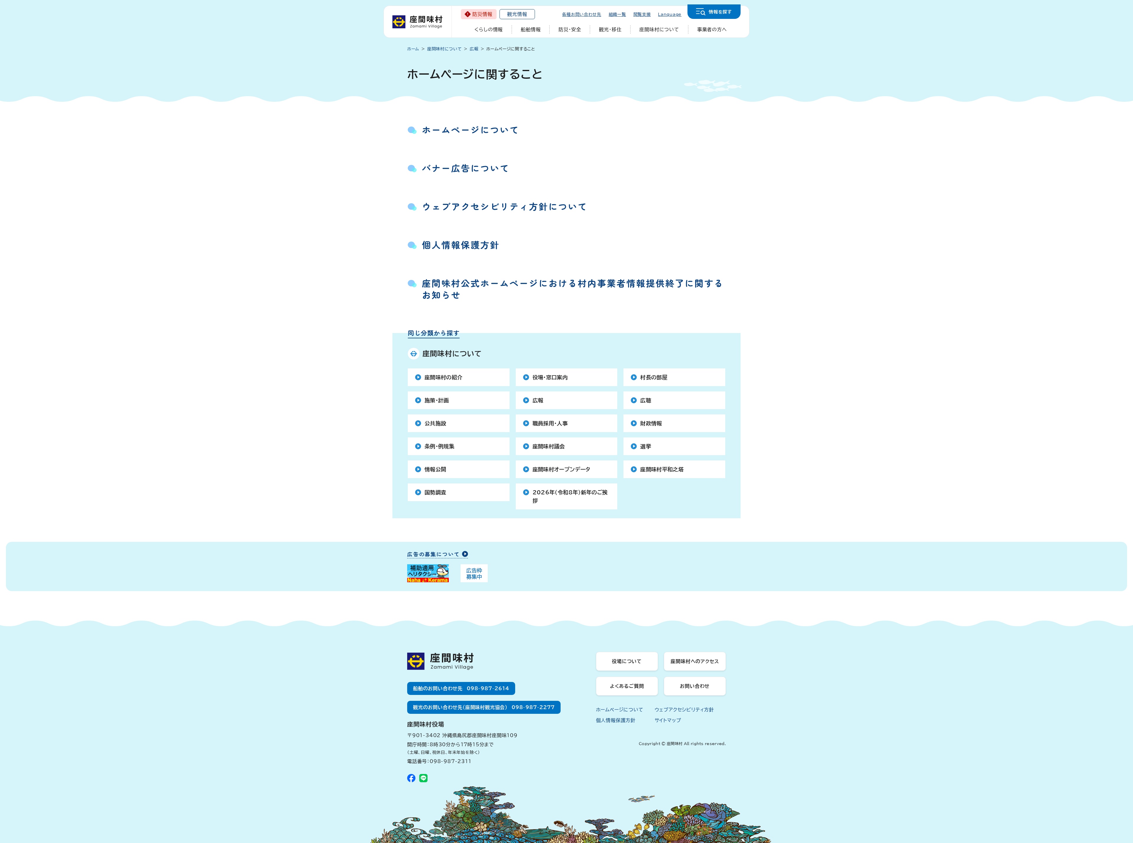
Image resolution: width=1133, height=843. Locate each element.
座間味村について (659, 29)
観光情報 (517, 14)
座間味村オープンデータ (561, 469)
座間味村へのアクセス (695, 661)
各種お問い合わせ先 (581, 14)
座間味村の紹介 (444, 377)
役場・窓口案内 (550, 377)
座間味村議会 (549, 446)
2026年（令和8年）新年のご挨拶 (570, 496)
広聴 (645, 400)
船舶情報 (531, 29)
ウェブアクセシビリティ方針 (684, 709)
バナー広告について (466, 167)
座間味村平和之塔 (662, 469)
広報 (538, 400)
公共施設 (435, 423)
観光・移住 (610, 29)
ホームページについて (470, 129)
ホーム (413, 49)
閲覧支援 (642, 14)
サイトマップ (668, 720)
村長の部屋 (653, 377)
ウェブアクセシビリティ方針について (504, 206)
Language (670, 14)
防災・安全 (570, 29)
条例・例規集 (439, 446)
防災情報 (482, 14)
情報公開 (435, 469)
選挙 (645, 446)
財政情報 (651, 423)
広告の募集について (433, 554)
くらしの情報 (488, 29)
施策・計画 (437, 400)
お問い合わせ (695, 686)
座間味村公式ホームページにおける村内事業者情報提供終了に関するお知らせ (573, 288)
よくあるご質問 (627, 686)
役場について (627, 661)
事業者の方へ (712, 29)
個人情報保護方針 (461, 244)
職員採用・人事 (550, 423)
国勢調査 (435, 492)
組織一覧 (617, 14)
